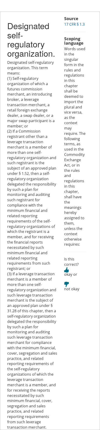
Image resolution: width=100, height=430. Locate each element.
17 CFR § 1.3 (74, 24)
